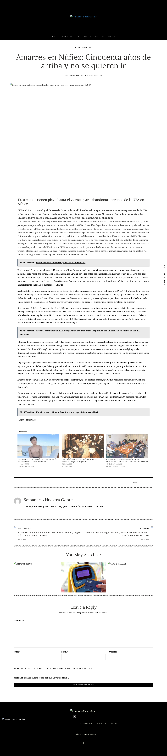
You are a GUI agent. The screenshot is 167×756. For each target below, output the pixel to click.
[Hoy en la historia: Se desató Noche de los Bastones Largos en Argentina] (83, 446)
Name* (17, 652)
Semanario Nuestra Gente (48, 499)
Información (84, 36)
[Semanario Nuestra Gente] (83, 16)
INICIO (54, 36)
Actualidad (67, 36)
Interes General (83, 47)
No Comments (72, 75)
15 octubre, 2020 (93, 75)
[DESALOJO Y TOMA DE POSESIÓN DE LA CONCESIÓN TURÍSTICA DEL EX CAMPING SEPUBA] (127, 446)
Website (113, 652)
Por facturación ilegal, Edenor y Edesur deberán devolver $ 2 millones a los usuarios (117, 534)
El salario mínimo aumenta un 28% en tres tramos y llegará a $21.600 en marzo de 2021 (49, 534)
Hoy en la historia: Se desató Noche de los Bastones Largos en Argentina (79, 460)
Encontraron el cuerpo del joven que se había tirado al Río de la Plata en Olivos (37, 460)
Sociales (99, 36)
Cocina (111, 36)
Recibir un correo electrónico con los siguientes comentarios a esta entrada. (53, 668)
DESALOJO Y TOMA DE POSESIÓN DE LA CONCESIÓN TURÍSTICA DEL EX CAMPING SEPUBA (127, 460)
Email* (64, 652)
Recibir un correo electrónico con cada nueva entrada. (41, 678)
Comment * (19, 621)
